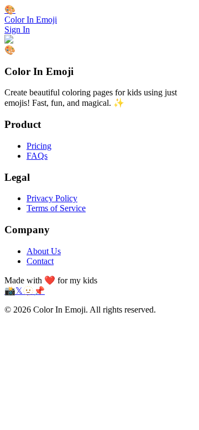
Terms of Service (56, 208)
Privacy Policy (52, 198)
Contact (40, 261)
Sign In (17, 29)
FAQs (37, 155)
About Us (44, 251)
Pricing (39, 145)
